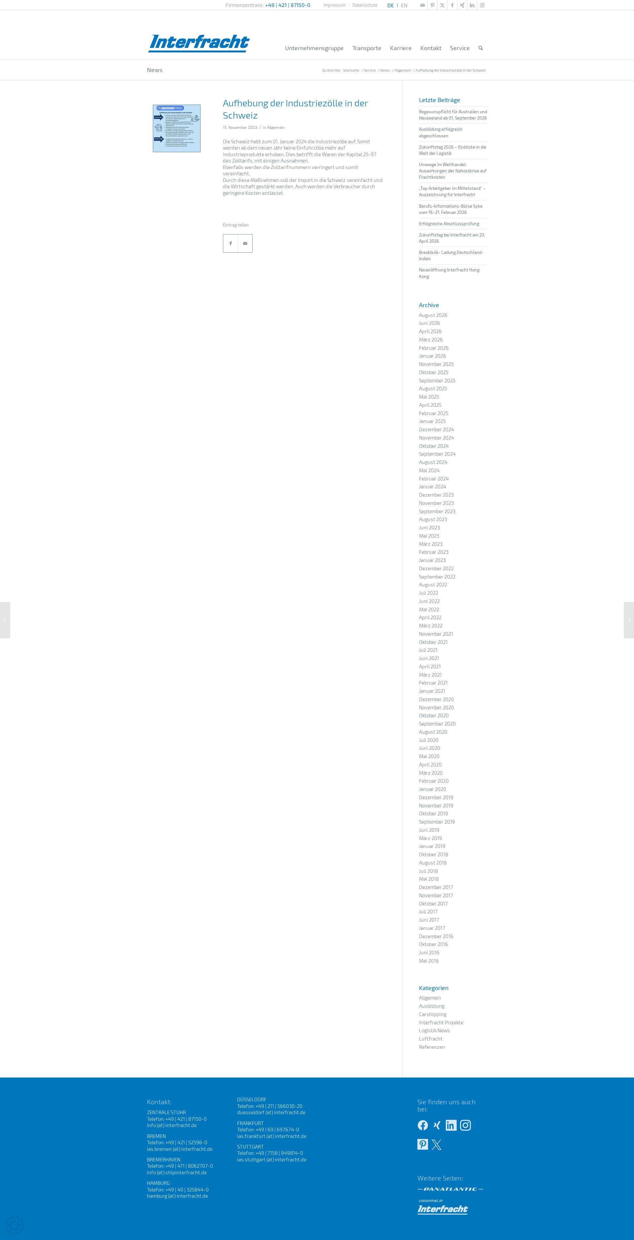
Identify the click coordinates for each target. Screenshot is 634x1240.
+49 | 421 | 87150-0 (287, 5)
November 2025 (436, 364)
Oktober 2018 (433, 854)
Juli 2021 (428, 650)
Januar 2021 (432, 691)
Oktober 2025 (433, 372)
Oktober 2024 (434, 446)
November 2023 (436, 503)
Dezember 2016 (436, 936)
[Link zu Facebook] (452, 5)
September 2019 (437, 822)
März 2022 (430, 625)
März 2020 (431, 773)
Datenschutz (364, 5)
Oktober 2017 (433, 903)
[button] (14, 1225)
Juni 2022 (429, 601)
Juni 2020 (429, 748)
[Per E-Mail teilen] (245, 243)
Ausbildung (431, 1006)
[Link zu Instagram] (482, 5)
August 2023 (433, 519)
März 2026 (431, 339)
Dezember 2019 (436, 797)
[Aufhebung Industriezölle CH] (176, 128)
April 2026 (430, 331)
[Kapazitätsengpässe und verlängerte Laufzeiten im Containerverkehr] (629, 620)
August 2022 (433, 584)
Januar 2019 (432, 846)
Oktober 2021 (433, 642)
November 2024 (436, 438)
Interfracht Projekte (441, 1022)
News (154, 69)
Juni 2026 (429, 323)
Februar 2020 (434, 781)
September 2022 (437, 577)
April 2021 (430, 666)
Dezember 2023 (436, 495)
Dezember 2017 (436, 887)
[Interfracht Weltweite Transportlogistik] (199, 34)
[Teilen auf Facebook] (230, 243)
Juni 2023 (429, 527)
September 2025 (437, 380)
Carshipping (432, 1014)
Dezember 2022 (436, 568)
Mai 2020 (429, 756)
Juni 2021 (429, 658)
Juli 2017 (428, 911)
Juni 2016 (429, 952)
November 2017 (436, 895)
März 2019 (430, 838)
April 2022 (430, 617)
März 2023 (430, 544)
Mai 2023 (429, 536)
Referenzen (432, 1047)
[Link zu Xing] (462, 5)
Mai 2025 (429, 397)
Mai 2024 (429, 470)
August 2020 (433, 732)
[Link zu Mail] (422, 5)
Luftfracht (430, 1039)
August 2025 (433, 388)
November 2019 (436, 805)
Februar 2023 (433, 552)
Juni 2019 (429, 830)
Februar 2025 (433, 413)
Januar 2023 (432, 560)
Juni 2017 (429, 920)
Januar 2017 (432, 928)
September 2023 (437, 511)
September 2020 (437, 723)
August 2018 (433, 863)
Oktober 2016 (433, 944)
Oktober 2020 (434, 715)
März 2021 (430, 675)
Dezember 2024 (436, 429)
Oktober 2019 (433, 813)
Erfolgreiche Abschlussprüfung (449, 223)
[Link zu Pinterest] (432, 5)
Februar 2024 (434, 478)
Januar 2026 (432, 356)
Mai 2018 (429, 879)
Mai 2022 (429, 609)
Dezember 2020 (436, 699)
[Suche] (480, 48)
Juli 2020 (429, 740)
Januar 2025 (432, 421)
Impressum (334, 5)
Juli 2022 (428, 593)
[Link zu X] (442, 5)
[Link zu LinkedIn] (472, 5)
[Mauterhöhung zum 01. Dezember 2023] (5, 620)
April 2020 (430, 764)
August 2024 (433, 462)
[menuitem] (334, 5)
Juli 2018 (428, 871)
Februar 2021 (433, 683)
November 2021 (436, 634)
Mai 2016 (429, 961)
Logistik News (434, 1030)
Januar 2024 (432, 486)
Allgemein (276, 127)
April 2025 (430, 405)
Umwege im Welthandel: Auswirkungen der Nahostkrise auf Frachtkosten (452, 171)
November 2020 (436, 707)
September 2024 (437, 454)
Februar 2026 (434, 348)
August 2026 (433, 315)
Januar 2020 (432, 789)
